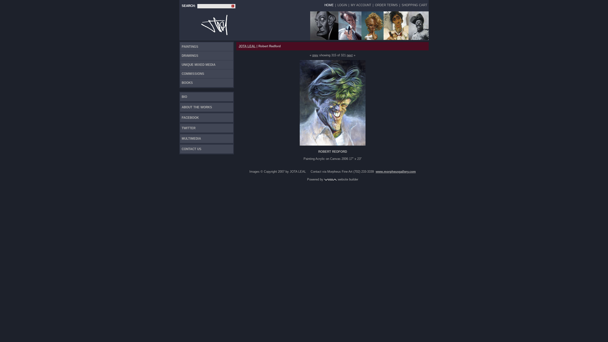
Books (187, 83)
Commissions (193, 74)
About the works (197, 107)
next (350, 55)
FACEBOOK (190, 117)
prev (315, 55)
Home (329, 5)
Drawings (190, 55)
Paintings (190, 46)
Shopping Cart (414, 5)
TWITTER (188, 128)
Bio (184, 97)
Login (342, 5)
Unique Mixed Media (198, 64)
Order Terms (386, 5)
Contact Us (191, 149)
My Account (361, 5)
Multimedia (191, 138)
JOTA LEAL (247, 46)
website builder (347, 179)
